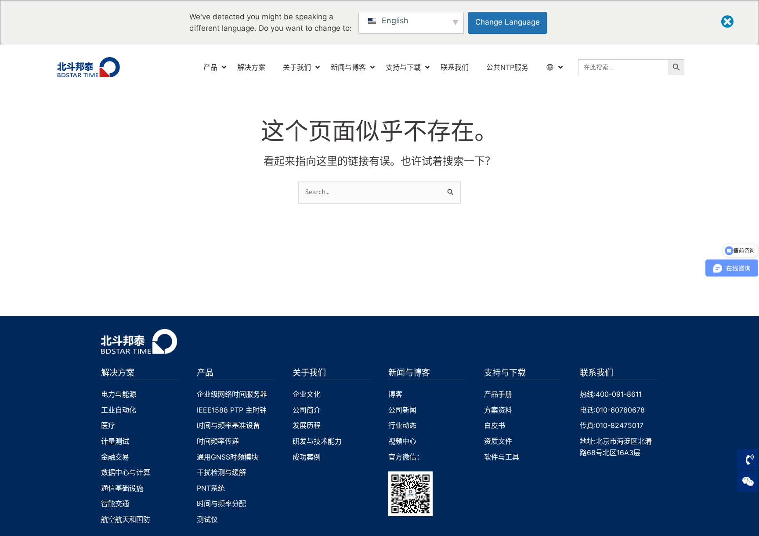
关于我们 (309, 372)
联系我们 (596, 372)
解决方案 (117, 372)
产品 (205, 372)
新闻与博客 (409, 372)
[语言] (551, 67)
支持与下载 (505, 372)
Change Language (507, 22)
